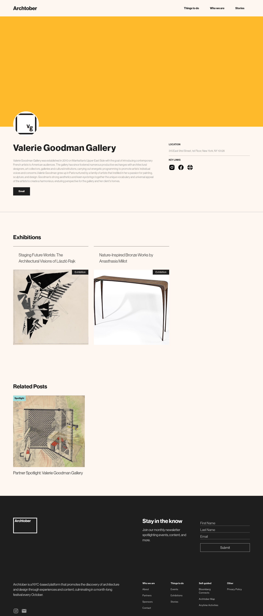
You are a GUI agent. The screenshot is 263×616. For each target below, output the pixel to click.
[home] (25, 8)
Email (22, 191)
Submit (225, 547)
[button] (191, 8)
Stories (239, 8)
